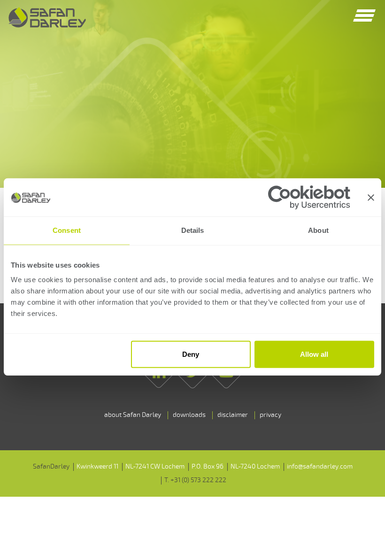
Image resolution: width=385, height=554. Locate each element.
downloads (189, 415)
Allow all (314, 354)
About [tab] (318, 230)
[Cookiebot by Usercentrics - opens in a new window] (309, 197)
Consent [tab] (67, 230)
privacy (270, 415)
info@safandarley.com (320, 466)
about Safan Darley (132, 415)
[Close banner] (371, 197)
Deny (190, 354)
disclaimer (232, 415)
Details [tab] (192, 230)
